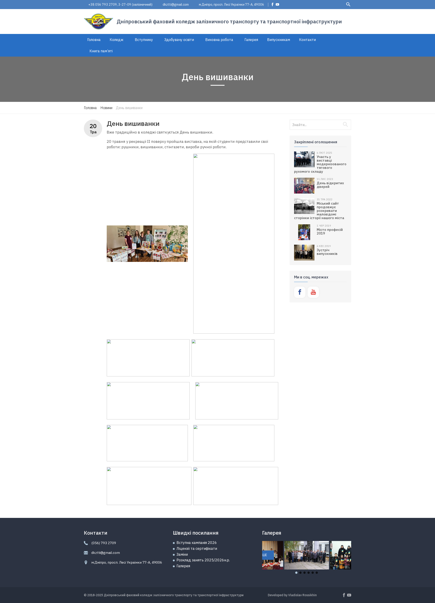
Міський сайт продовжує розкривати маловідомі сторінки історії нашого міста (319, 210)
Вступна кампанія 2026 (196, 542)
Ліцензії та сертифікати (196, 548)
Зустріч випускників (327, 252)
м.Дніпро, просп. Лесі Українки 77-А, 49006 (231, 4)
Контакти (307, 39)
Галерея (251, 39)
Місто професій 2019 (330, 231)
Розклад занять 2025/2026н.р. (203, 560)
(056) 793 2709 (103, 543)
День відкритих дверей (330, 185)
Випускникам (278, 39)
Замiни (182, 554)
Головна (94, 39)
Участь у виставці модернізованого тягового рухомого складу (320, 164)
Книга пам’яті (101, 51)
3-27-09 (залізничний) (135, 4)
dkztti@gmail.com (176, 4)
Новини (106, 107)
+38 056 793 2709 (102, 4)
